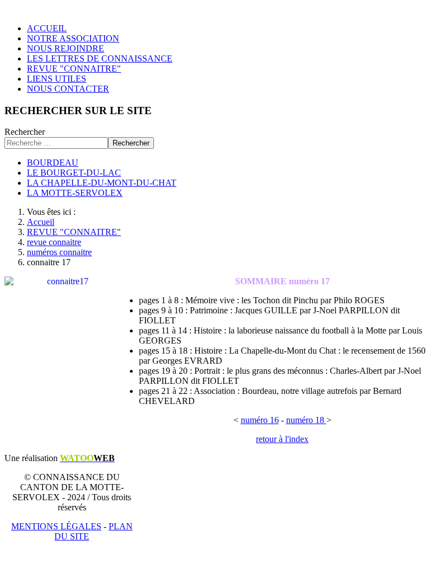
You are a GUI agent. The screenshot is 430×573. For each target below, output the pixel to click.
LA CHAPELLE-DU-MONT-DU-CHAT (101, 182)
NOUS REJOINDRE (65, 48)
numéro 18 (306, 420)
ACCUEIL (47, 28)
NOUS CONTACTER (68, 88)
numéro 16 (260, 420)
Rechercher (24, 132)
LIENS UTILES (56, 78)
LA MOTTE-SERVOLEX (75, 193)
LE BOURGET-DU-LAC (74, 172)
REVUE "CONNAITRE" (74, 68)
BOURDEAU (52, 162)
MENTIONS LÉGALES (56, 526)
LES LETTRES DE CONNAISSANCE (99, 58)
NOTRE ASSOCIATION (73, 38)
